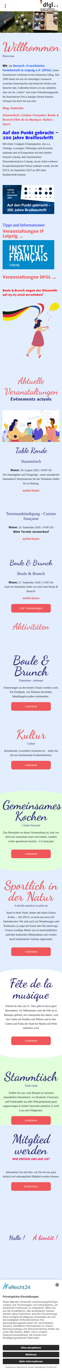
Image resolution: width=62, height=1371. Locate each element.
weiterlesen (31, 490)
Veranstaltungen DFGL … (29, 277)
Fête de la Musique (27, 119)
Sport (7, 124)
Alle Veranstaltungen (31, 608)
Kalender (17, 108)
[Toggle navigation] (5, 6)
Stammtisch (11, 115)
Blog (6, 108)
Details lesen (31, 1186)
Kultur (47, 119)
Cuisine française (33, 115)
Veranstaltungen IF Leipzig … (23, 234)
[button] (4, 22)
